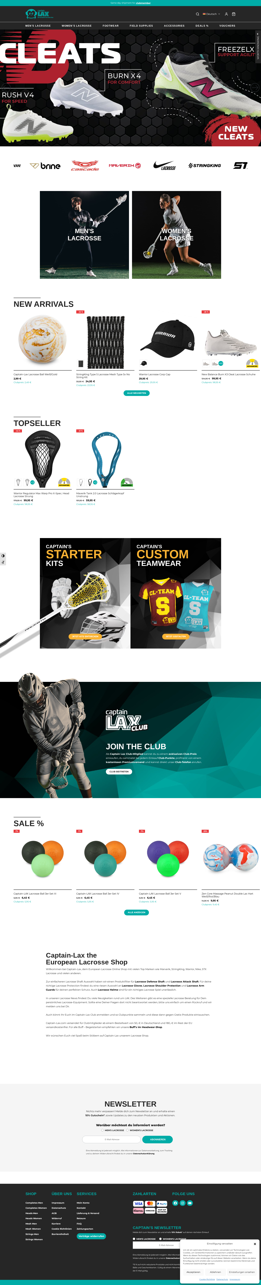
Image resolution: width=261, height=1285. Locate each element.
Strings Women (34, 1239)
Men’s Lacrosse (38, 26)
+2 (32, 482)
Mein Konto (83, 1202)
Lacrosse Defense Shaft (150, 981)
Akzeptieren (193, 1272)
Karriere (56, 1223)
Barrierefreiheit (60, 1234)
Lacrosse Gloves (132, 985)
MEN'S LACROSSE (114, 1130)
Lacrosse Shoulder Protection (162, 985)
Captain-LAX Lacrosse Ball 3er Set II (223, 893)
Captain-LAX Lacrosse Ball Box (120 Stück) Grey (53, 374)
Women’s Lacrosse (77, 26)
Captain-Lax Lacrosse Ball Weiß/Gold (234, 374)
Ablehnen (215, 1272)
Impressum (235, 1279)
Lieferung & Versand (88, 1213)
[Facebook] (175, 1203)
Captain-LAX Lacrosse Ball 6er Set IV (97, 893)
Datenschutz (222, 1279)
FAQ (79, 1223)
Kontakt (81, 1208)
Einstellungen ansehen (242, 1272)
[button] (254, 1243)
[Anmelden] (226, 14)
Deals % (202, 26)
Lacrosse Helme (108, 989)
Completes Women (36, 1208)
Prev (10, 348)
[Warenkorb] (233, 14)
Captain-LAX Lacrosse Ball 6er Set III (35, 893)
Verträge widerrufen (91, 1236)
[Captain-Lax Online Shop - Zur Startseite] (39, 14)
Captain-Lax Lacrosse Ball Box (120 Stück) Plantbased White (112, 376)
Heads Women (34, 1218)
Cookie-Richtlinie (207, 1279)
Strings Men (32, 1234)
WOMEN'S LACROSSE (141, 1130)
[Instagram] (183, 1203)
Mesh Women (33, 1228)
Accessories (174, 26)
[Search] (197, 14)
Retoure (81, 1218)
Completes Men (34, 1202)
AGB (54, 1213)
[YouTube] (190, 1203)
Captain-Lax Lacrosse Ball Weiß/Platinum (174, 374)
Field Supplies (141, 26)
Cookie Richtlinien (62, 1228)
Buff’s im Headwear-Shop (146, 1027)
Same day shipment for (131, 3)
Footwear (111, 26)
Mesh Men (31, 1223)
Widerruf (57, 1218)
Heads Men (32, 1213)
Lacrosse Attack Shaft (185, 981)
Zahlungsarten (85, 1228)
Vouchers (227, 26)
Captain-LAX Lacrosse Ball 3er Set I (159, 893)
